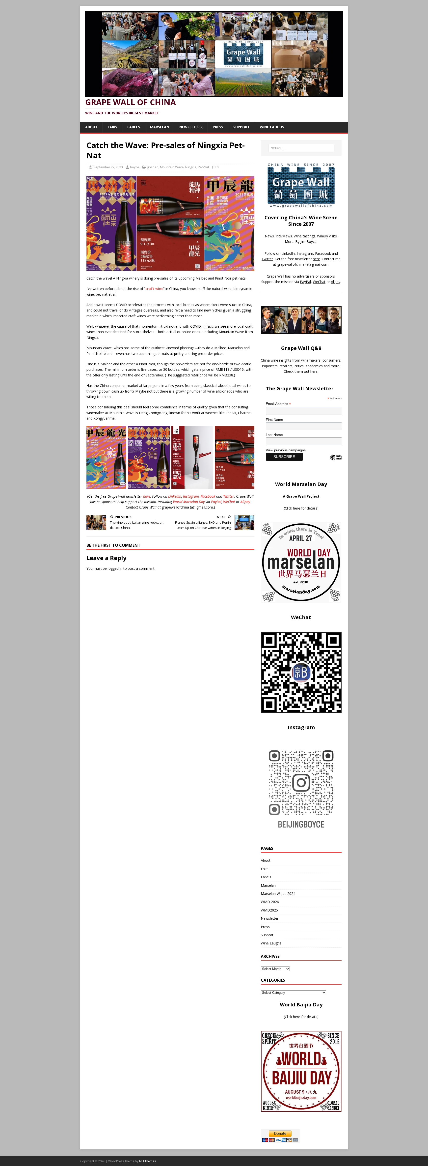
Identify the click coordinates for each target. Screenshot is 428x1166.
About (91, 127)
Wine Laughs (272, 127)
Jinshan (153, 167)
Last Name (274, 435)
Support (241, 127)
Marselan (159, 127)
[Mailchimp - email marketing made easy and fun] (340, 462)
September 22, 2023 (108, 167)
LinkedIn (174, 496)
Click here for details (301, 508)
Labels (133, 127)
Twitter (228, 496)
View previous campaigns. (286, 450)
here (146, 496)
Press (218, 127)
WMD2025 (269, 910)
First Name (274, 420)
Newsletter (191, 127)
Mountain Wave (172, 167)
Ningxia (190, 167)
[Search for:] (301, 148)
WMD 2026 (270, 901)
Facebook (208, 496)
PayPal (216, 501)
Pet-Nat (203, 167)
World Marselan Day (189, 501)
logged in (115, 568)
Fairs (112, 127)
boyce (134, 167)
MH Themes (147, 1161)
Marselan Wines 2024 (278, 893)
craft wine (154, 288)
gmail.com (320, 264)
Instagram (191, 496)
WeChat (229, 501)
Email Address (278, 403)
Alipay (245, 501)
